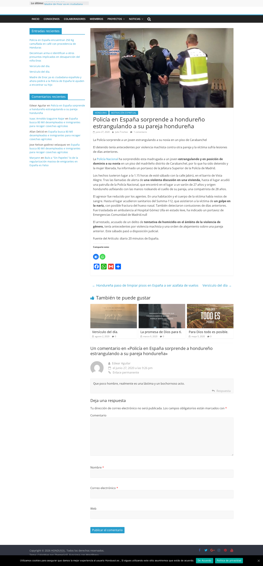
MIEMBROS (96, 19)
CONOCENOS (52, 19)
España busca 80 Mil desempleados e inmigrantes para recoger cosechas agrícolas (55, 122)
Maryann (35, 157)
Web (93, 509)
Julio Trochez (121, 131)
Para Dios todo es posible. (208, 332)
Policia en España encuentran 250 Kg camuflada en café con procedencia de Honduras (53, 43)
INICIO (35, 19)
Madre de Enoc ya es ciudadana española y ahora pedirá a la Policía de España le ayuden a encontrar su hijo (57, 80)
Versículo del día (217, 285)
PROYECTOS (115, 19)
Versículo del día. (54, 3)
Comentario (98, 415)
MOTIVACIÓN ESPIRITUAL (123, 112)
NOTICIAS (134, 19)
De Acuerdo (204, 560)
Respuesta (223, 391)
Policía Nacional (107, 159)
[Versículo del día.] (113, 306)
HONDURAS (101, 112)
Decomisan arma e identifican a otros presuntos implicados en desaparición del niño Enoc (55, 56)
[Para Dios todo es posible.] (210, 306)
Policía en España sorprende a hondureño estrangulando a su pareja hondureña (57, 109)
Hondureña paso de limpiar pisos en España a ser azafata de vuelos (145, 285)
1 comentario (140, 131)
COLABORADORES (75, 19)
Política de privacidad (229, 560)
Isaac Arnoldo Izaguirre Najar (47, 118)
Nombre (97, 467)
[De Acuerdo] (258, 560)
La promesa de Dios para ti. (161, 332)
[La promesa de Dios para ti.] (162, 306)
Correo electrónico (104, 488)
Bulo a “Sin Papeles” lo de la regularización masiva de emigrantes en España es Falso (54, 161)
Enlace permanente (126, 372)
